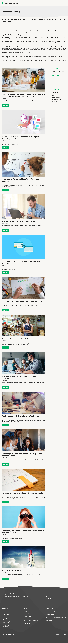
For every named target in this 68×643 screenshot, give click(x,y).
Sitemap (64, 634)
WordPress (5, 617)
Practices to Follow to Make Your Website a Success (20, 180)
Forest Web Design (11, 3)
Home (39, 3)
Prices (57, 3)
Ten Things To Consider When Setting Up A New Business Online (22, 454)
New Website (46, 3)
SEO (52, 3)
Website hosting (6, 621)
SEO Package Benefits (11, 570)
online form (54, 78)
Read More (5, 105)
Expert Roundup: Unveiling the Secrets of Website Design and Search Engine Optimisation (23, 95)
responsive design (50, 618)
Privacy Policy (58, 634)
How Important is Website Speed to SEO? (19, 221)
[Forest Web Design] (3, 3)
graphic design (49, 620)
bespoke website (62, 617)
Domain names (6, 622)
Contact (63, 3)
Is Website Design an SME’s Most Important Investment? (20, 377)
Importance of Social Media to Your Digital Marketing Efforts (20, 138)
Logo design (54, 101)
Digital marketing (5, 41)
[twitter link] (27, 623)
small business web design (52, 617)
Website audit (55, 103)
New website (55, 92)
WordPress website (56, 99)
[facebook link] (30, 623)
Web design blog (28, 611)
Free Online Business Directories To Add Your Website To (21, 263)
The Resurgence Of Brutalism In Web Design (20, 416)
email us (54, 80)
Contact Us (5, 600)
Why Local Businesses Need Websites (18, 339)
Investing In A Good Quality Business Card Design (23, 493)
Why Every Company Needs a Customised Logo (22, 301)
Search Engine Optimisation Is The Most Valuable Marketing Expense (23, 532)
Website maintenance (7, 619)
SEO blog (27, 613)
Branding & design (56, 97)
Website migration (7, 623)
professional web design (60, 618)
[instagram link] (25, 623)
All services (5, 626)
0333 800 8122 (55, 75)
